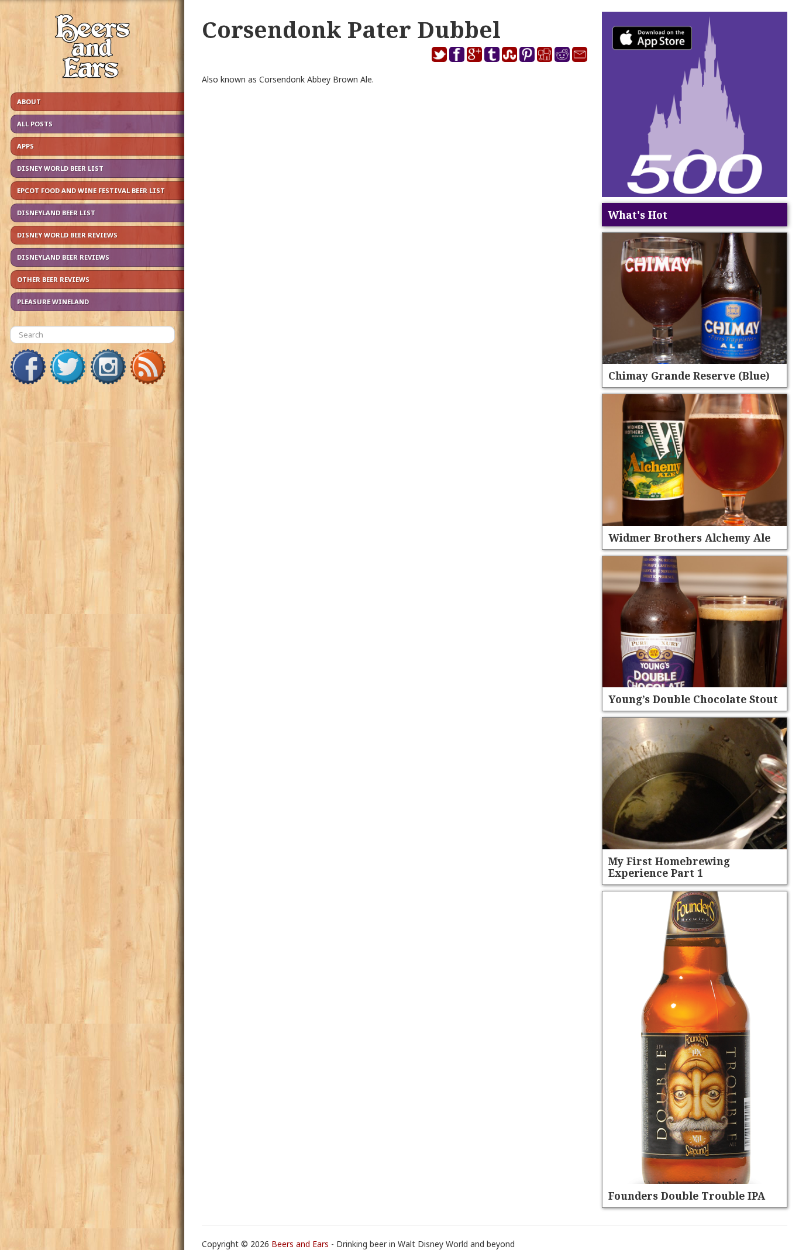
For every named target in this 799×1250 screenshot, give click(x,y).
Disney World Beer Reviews (67, 234)
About (29, 101)
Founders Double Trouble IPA (686, 1196)
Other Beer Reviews (53, 279)
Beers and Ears (300, 1243)
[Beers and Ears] (92, 48)
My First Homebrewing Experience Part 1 (669, 867)
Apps (25, 146)
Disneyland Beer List (56, 212)
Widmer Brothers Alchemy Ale (689, 538)
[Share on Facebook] (456, 53)
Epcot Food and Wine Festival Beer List (91, 190)
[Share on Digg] (544, 53)
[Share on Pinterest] (527, 53)
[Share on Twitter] (439, 53)
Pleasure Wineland (53, 301)
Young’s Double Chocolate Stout (693, 699)
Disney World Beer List (60, 168)
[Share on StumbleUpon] (509, 53)
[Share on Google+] (474, 53)
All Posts (35, 123)
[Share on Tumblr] (492, 53)
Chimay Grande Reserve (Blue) (689, 376)
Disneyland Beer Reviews (63, 257)
